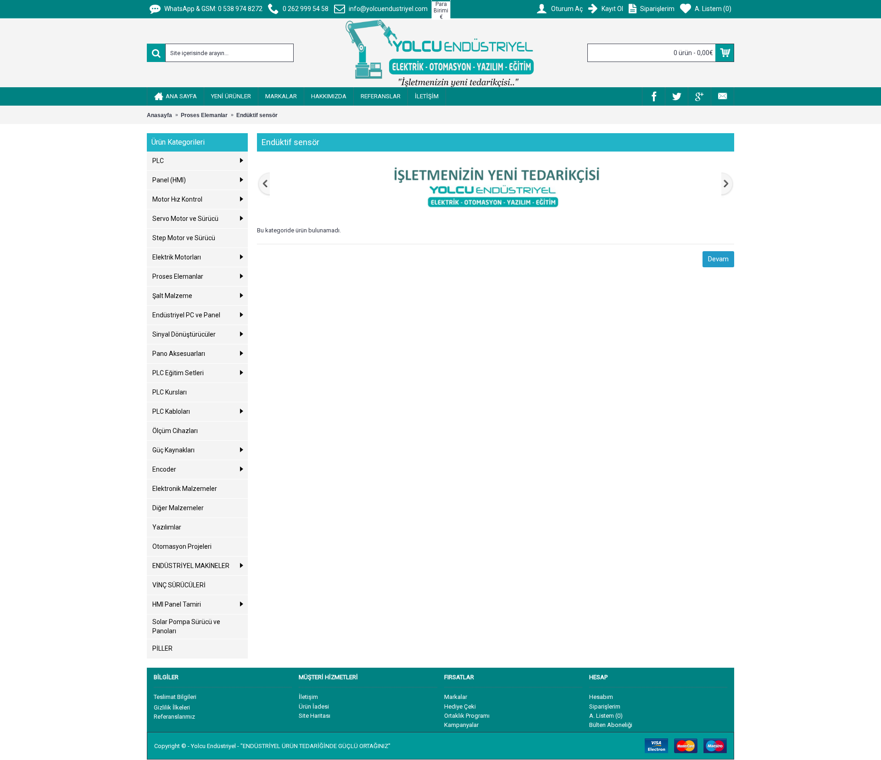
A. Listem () (606, 715)
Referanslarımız (174, 716)
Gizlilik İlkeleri (172, 707)
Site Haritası (314, 715)
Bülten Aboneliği (610, 724)
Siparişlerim (604, 706)
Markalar (455, 696)
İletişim (308, 696)
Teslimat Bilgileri (175, 696)
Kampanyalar (461, 724)
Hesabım (601, 696)
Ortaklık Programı (467, 715)
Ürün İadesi (314, 706)
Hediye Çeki (460, 706)
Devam (718, 259)
